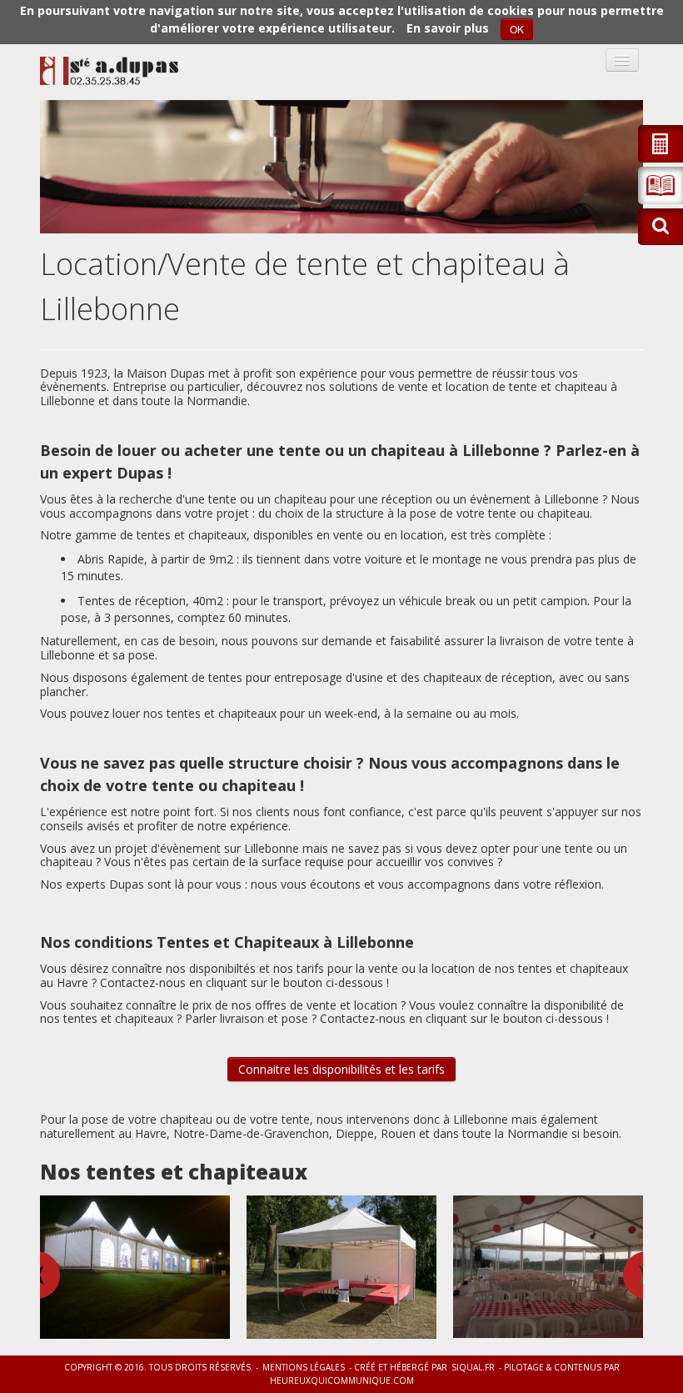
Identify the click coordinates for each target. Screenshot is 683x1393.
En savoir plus (447, 28)
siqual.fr (473, 1367)
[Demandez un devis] (660, 144)
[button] (660, 185)
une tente (211, 499)
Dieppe (355, 1133)
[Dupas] (109, 70)
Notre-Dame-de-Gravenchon (251, 1133)
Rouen (398, 1133)
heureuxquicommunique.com (342, 1380)
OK (517, 29)
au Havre (142, 1133)
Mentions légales (303, 1367)
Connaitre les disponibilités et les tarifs (341, 1069)
